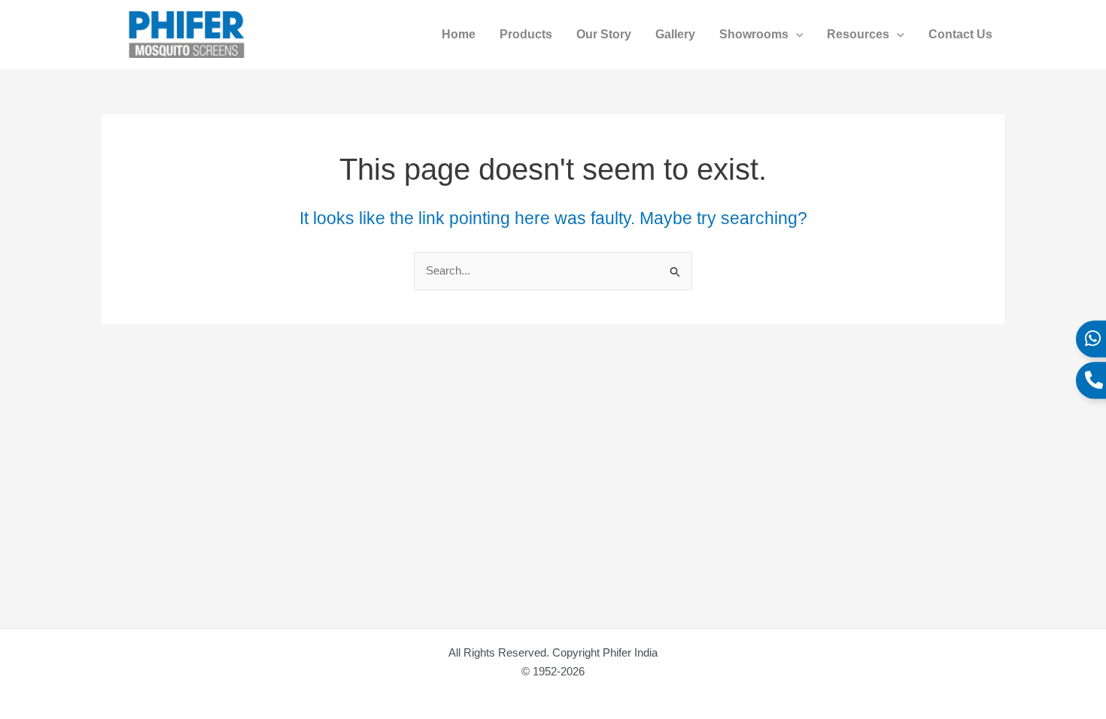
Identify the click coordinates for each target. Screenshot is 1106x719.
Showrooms (753, 34)
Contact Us (960, 34)
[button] (796, 35)
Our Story (603, 34)
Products (526, 34)
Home (459, 34)
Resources (858, 34)
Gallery (675, 34)
